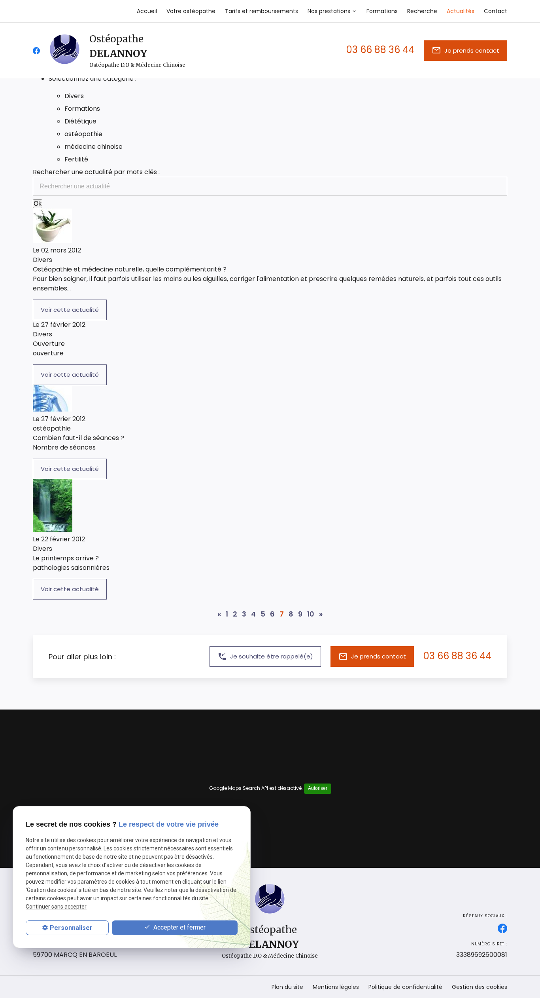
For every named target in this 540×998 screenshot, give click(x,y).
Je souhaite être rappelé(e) (265, 656)
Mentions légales (336, 987)
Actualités (460, 11)
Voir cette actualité (70, 309)
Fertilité (76, 159)
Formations (382, 11)
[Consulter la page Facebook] (36, 50)
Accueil (147, 11)
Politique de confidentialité (405, 987)
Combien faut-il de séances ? (78, 437)
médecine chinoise (93, 146)
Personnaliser (71, 928)
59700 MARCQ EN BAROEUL (75, 950)
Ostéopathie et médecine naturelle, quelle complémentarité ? (130, 269)
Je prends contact (465, 50)
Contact (495, 11)
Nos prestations (329, 11)
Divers (74, 96)
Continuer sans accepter (56, 907)
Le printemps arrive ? (66, 558)
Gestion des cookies (479, 987)
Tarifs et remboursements (261, 11)
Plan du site (287, 987)
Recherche (422, 11)
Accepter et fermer (179, 927)
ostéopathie (83, 134)
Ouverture (49, 343)
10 (310, 614)
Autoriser (317, 788)
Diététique (80, 121)
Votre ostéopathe (190, 11)
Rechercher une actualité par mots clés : (96, 171)
